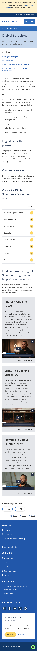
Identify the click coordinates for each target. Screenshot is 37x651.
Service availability (10, 547)
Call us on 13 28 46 (11, 602)
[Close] (34, 2)
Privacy (6, 543)
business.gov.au (9, 21)
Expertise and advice (11, 28)
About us (7, 530)
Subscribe (10, 634)
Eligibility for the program (10, 57)
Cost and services (7, 60)
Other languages (10, 571)
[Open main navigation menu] (32, 21)
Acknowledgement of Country (14, 539)
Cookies (7, 563)
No (18, 509)
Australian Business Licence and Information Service (15, 587)
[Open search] (26, 21)
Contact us (8, 534)
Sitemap (7, 575)
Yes (6, 509)
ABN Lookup (8, 593)
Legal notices (8, 567)
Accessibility (8, 558)
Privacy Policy (22, 634)
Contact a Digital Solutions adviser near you (16, 64)
